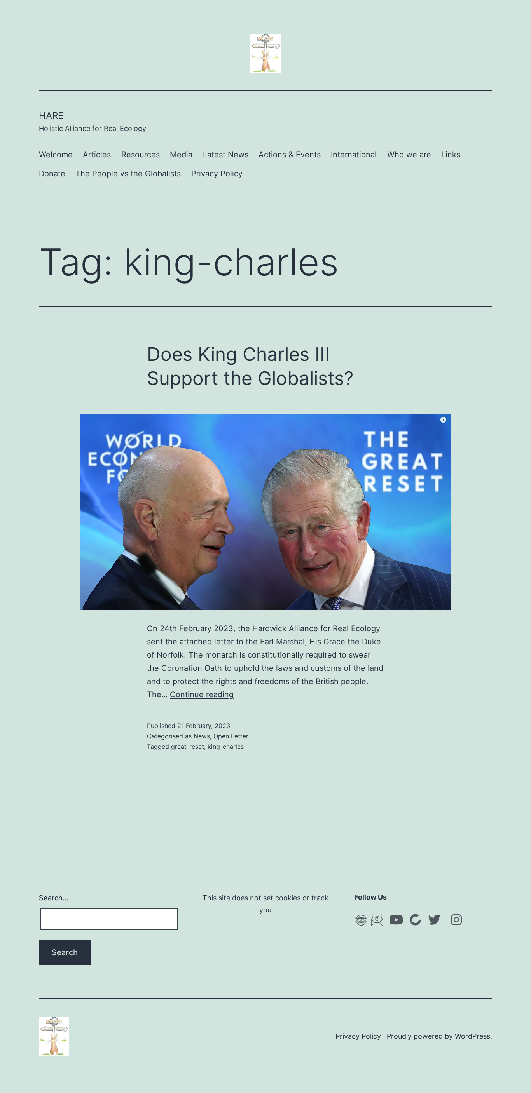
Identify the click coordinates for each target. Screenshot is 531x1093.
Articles (97, 154)
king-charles (226, 746)
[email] (377, 919)
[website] (361, 919)
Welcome (56, 154)
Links (450, 154)
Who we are (409, 154)
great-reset (187, 746)
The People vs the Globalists (128, 173)
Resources (140, 154)
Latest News (225, 154)
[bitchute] (415, 919)
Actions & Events (290, 154)
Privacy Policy (217, 173)
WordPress (472, 1036)
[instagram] (456, 919)
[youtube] (396, 919)
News (202, 736)
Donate (52, 173)
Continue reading (202, 694)
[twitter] (434, 919)
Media (181, 154)
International (354, 154)
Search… (53, 898)
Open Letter (230, 736)
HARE (51, 115)
